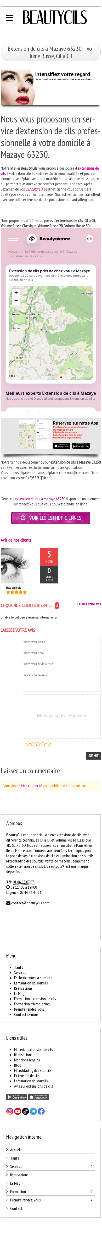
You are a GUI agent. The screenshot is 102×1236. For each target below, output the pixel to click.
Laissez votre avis (89, 604)
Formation (18, 1191)
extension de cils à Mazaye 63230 (40, 498)
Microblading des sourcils (33, 1070)
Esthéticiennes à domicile (33, 977)
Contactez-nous (26, 1014)
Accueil (15, 1149)
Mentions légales (27, 1059)
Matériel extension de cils (33, 1049)
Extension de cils (26, 1075)
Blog (17, 1065)
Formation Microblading (32, 1003)
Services (20, 972)
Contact (16, 1208)
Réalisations (23, 988)
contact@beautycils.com (30, 902)
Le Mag (19, 993)
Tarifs (18, 967)
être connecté (31, 785)
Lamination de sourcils (31, 983)
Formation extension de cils (35, 998)
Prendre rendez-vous (29, 1009)
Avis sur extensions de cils (33, 1086)
